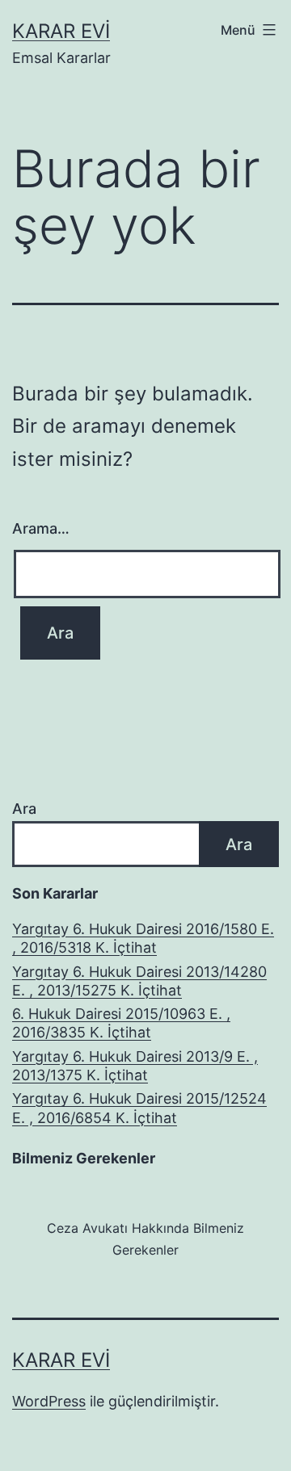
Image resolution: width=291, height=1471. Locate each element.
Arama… (41, 528)
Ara (24, 808)
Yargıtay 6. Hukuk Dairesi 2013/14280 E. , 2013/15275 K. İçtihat (139, 981)
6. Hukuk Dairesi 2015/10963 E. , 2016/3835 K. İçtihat (121, 1023)
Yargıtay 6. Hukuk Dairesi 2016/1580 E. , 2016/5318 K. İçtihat (143, 938)
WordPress (49, 1401)
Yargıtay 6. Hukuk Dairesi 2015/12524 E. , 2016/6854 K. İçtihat (139, 1107)
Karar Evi (61, 31)
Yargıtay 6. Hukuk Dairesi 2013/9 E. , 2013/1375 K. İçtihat (135, 1065)
